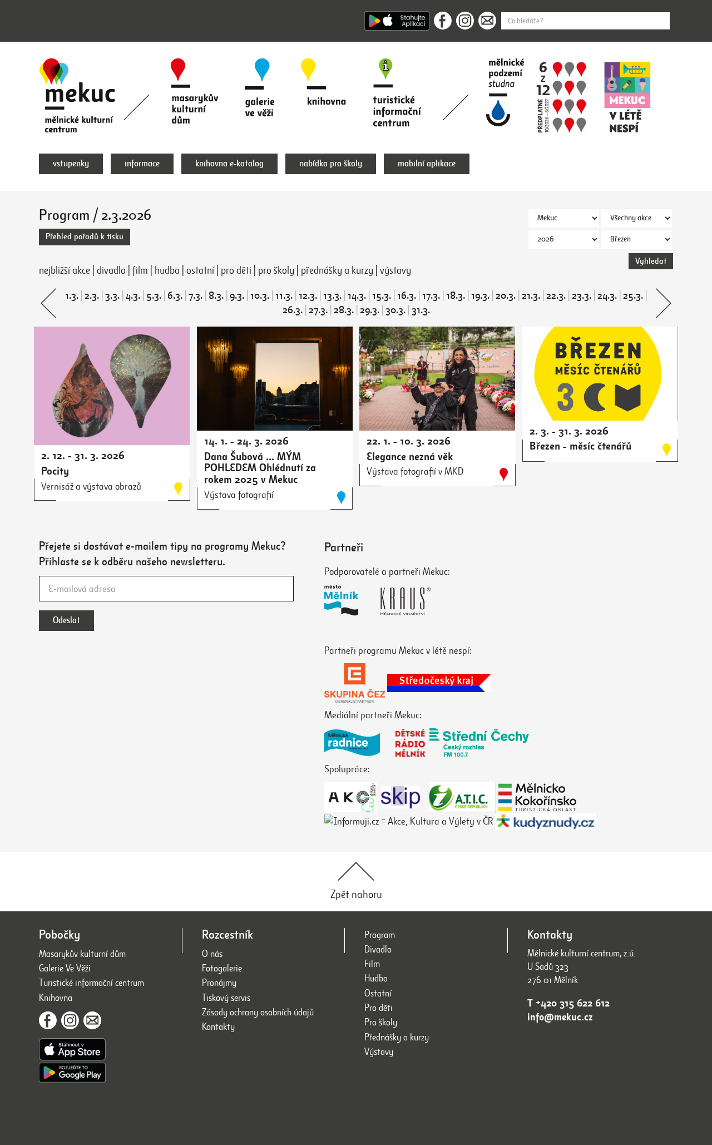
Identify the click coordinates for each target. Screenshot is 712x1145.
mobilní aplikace (427, 163)
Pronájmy (219, 983)
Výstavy (378, 1052)
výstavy (395, 270)
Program (379, 935)
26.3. (293, 310)
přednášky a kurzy (337, 270)
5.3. (153, 295)
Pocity (55, 471)
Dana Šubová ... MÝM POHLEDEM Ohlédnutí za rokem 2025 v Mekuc (260, 468)
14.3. (357, 295)
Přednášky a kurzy (396, 1037)
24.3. (607, 295)
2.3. (92, 295)
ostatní (200, 270)
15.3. (381, 295)
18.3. (455, 295)
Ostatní (378, 993)
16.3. (406, 295)
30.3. (395, 310)
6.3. (174, 295)
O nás (212, 954)
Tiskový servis (226, 998)
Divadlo (378, 949)
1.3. (71, 295)
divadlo (111, 270)
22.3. (556, 295)
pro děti (236, 270)
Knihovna (55, 998)
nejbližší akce (64, 270)
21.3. (531, 295)
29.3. (369, 310)
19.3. (480, 295)
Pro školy (380, 1022)
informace (142, 163)
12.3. (308, 295)
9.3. (237, 295)
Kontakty (218, 1027)
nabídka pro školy (330, 163)
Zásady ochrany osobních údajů (258, 1012)
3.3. (112, 295)
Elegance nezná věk (410, 456)
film (140, 270)
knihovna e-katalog (229, 163)
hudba (167, 270)
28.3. (344, 310)
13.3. (332, 295)
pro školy (276, 270)
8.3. (216, 295)
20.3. (506, 295)
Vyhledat (650, 261)
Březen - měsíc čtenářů (580, 446)
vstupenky (71, 163)
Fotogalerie (222, 968)
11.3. (284, 295)
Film (372, 964)
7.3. (195, 295)
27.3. (318, 310)
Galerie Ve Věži (65, 968)
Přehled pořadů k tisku (84, 236)
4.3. (133, 295)
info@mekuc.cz (559, 1017)
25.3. (633, 295)
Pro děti (378, 1008)
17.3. (431, 295)
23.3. (581, 295)
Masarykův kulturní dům (82, 954)
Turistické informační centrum (91, 983)
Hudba (376, 978)
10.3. (259, 295)
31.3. (421, 310)
